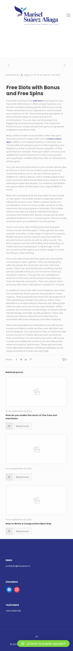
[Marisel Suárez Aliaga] (36, 15)
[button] (43, 643)
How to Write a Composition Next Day (28, 523)
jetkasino (38, 100)
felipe (27, 74)
